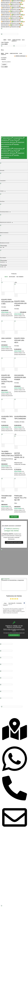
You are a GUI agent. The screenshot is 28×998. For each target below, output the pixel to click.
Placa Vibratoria (5, 878)
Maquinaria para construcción (8, 870)
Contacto (3, 852)
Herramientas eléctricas (6, 868)
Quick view (6, 410)
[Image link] (11, 709)
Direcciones (4, 894)
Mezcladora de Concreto (7, 876)
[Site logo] (9, 30)
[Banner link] (14, 584)
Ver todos (3, 881)
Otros (2, 883)
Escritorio (3, 889)
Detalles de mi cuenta (6, 896)
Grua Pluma (4, 865)
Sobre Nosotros (5, 847)
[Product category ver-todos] (14, 215)
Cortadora (3, 863)
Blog (2, 850)
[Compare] (10, 410)
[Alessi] (13, 673)
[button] (3, 410)
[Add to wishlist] (3, 414)
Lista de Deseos (5, 899)
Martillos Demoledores (6, 873)
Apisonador (4, 858)
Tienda (2, 845)
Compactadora (4, 860)
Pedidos (3, 891)
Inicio (2, 842)
